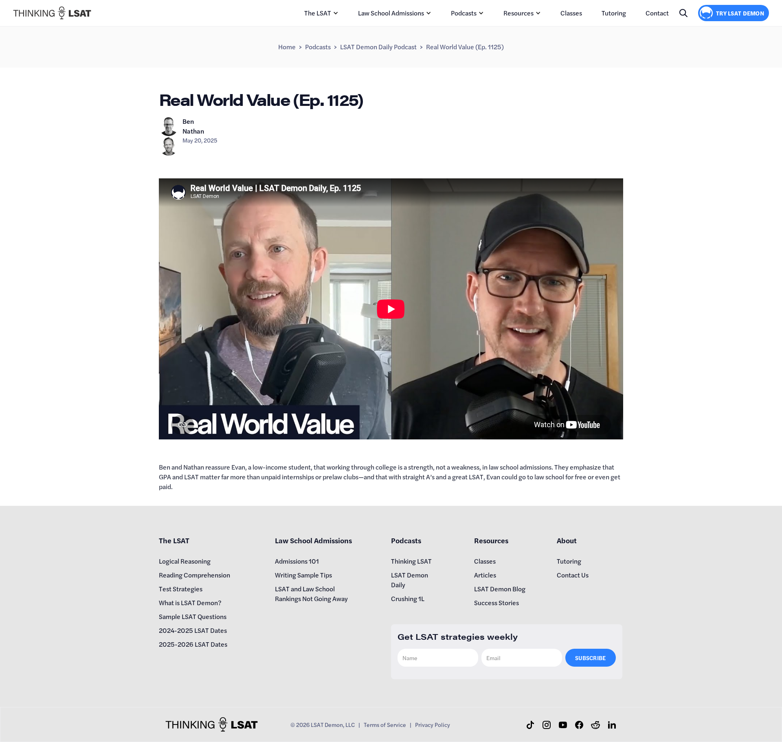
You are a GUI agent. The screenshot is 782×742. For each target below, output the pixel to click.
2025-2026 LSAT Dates (193, 644)
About (567, 540)
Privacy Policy (432, 724)
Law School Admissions (391, 13)
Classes (571, 13)
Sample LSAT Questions (192, 616)
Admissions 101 (297, 561)
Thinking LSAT (411, 561)
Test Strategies (180, 588)
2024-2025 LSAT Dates (193, 630)
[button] (321, 13)
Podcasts (464, 13)
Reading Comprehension (194, 575)
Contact (657, 13)
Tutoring (614, 13)
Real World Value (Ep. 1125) (465, 46)
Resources (518, 13)
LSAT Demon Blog (499, 588)
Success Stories (496, 602)
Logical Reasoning (185, 561)
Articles (485, 575)
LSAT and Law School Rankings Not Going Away (311, 593)
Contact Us (573, 575)
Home (287, 46)
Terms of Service (385, 724)
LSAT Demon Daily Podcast (378, 46)
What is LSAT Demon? (190, 602)
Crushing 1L (407, 598)
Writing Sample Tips (303, 575)
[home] (52, 13)
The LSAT (317, 13)
